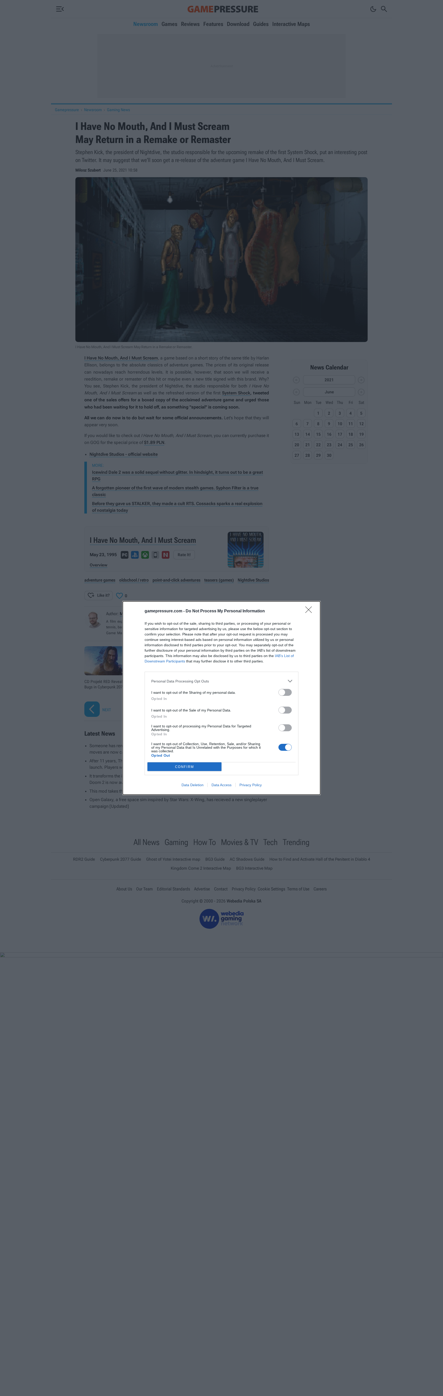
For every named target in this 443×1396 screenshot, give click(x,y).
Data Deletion (193, 785)
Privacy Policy (250, 785)
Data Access (221, 785)
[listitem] (221, 681)
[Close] (310, 611)
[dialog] (221, 698)
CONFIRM (184, 767)
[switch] (285, 692)
